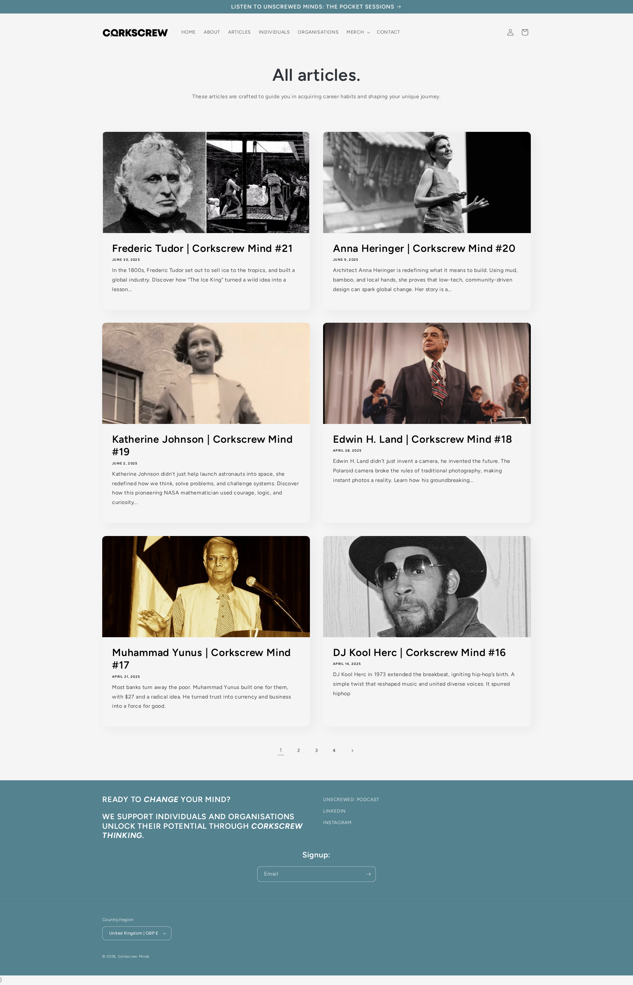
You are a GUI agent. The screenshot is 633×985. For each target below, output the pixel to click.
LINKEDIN (334, 811)
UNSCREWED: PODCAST (351, 799)
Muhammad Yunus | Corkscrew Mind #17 (201, 658)
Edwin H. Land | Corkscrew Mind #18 (422, 439)
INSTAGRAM (337, 822)
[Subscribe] (368, 874)
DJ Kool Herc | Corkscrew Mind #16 (419, 652)
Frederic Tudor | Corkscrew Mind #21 (202, 248)
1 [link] (281, 750)
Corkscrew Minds (134, 956)
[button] (358, 32)
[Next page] (352, 750)
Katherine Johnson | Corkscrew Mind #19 (202, 445)
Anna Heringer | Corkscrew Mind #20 (424, 248)
